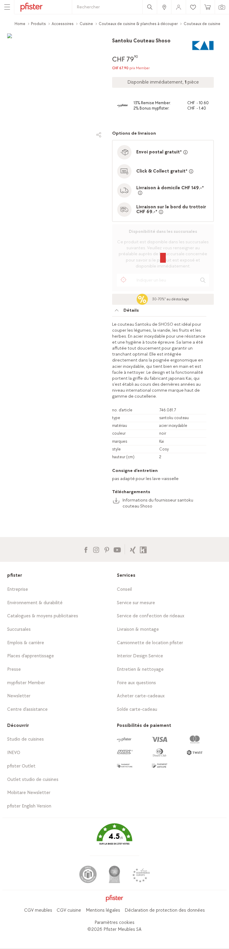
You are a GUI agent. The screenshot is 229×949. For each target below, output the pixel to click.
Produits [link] (38, 23)
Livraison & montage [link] (138, 629)
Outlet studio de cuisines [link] (32, 779)
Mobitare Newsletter (28, 793)
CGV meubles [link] (38, 910)
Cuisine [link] (86, 23)
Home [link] (20, 23)
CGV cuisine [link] (69, 910)
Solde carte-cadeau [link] (137, 709)
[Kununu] (143, 549)
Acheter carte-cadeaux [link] (141, 696)
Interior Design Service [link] (140, 656)
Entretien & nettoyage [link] (140, 669)
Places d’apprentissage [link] (30, 656)
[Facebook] (86, 549)
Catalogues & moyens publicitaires (42, 616)
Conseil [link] (124, 589)
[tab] (159, 312)
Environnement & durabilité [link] (35, 603)
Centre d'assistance (27, 709)
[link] (164, 7)
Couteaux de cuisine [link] (202, 23)
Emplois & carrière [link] (25, 643)
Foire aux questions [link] (136, 683)
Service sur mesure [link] (136, 603)
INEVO (13, 753)
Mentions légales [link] (103, 910)
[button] (114, 838)
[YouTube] (117, 549)
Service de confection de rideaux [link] (150, 616)
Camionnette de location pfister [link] (150, 643)
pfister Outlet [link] (21, 766)
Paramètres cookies (114, 922)
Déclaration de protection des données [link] (165, 910)
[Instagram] (96, 549)
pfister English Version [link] (29, 806)
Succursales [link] (19, 629)
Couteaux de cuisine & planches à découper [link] (138, 23)
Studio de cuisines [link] (25, 739)
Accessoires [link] (63, 23)
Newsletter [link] (18, 696)
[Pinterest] (106, 549)
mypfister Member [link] (26, 683)
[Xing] (133, 549)
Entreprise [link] (17, 589)
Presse (14, 669)
